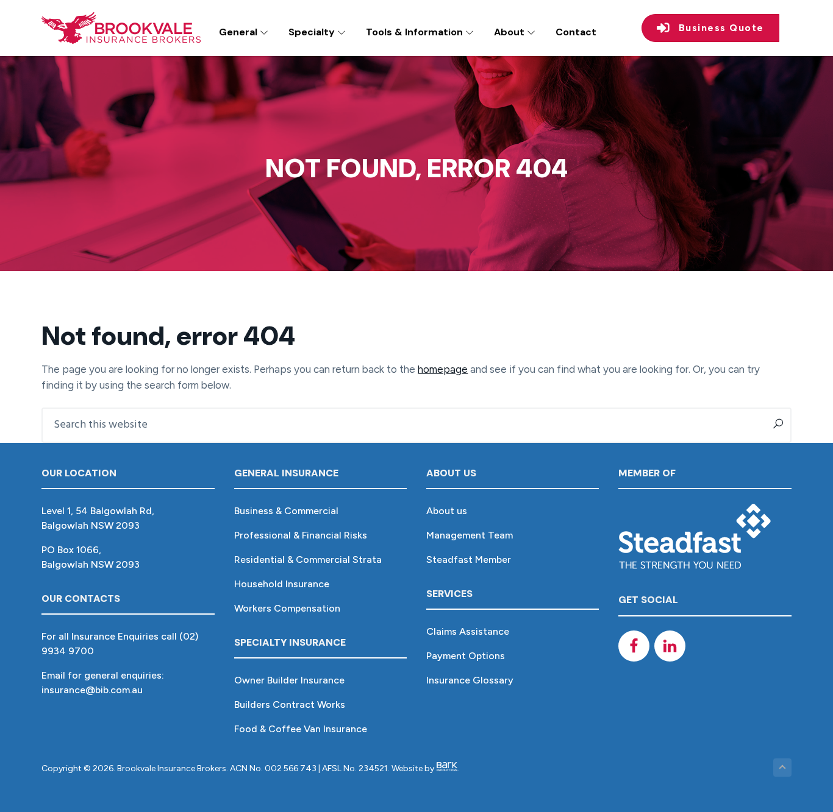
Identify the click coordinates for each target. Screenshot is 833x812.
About (510, 32)
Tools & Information (415, 32)
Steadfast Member (468, 559)
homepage (443, 369)
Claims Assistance (467, 631)
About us (446, 511)
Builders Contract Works (289, 704)
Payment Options (465, 656)
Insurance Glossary (469, 680)
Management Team (469, 535)
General (239, 32)
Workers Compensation (287, 608)
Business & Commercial (286, 511)
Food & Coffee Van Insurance (300, 729)
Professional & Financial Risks (300, 535)
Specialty (312, 32)
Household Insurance (281, 584)
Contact (576, 32)
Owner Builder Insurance (289, 680)
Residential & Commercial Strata (308, 559)
